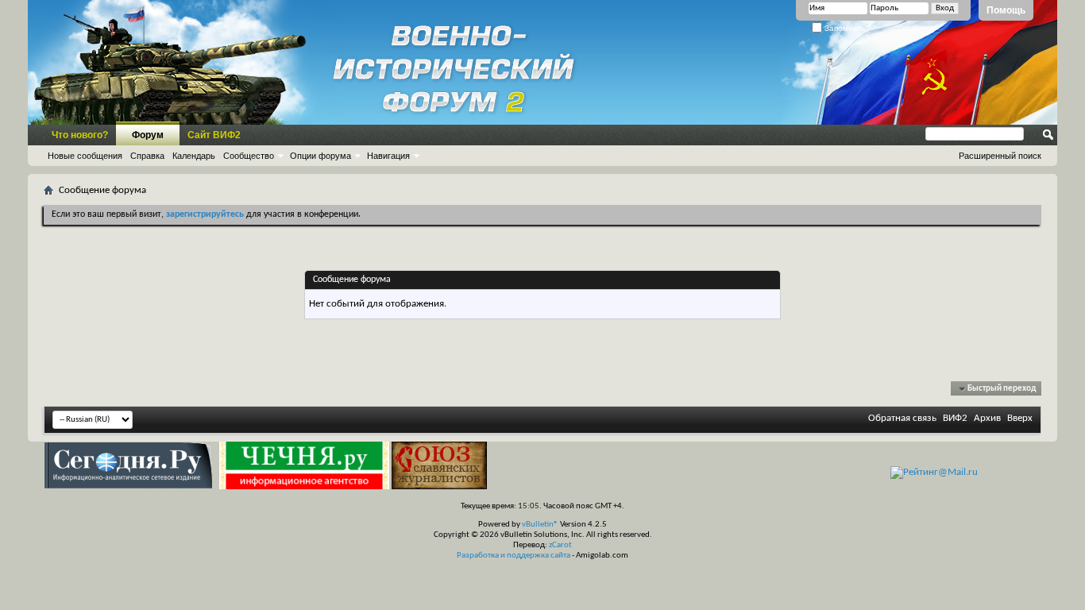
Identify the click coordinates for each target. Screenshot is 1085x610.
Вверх (1020, 418)
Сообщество (248, 155)
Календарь (193, 155)
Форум (148, 135)
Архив (987, 418)
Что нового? (80, 135)
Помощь (1006, 10)
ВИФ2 (955, 418)
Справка (147, 155)
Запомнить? (846, 28)
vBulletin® (540, 524)
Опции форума (320, 155)
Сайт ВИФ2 (214, 135)
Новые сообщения (85, 155)
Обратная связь (902, 418)
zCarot (560, 545)
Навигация (388, 155)
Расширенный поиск (1000, 155)
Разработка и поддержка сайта (513, 555)
